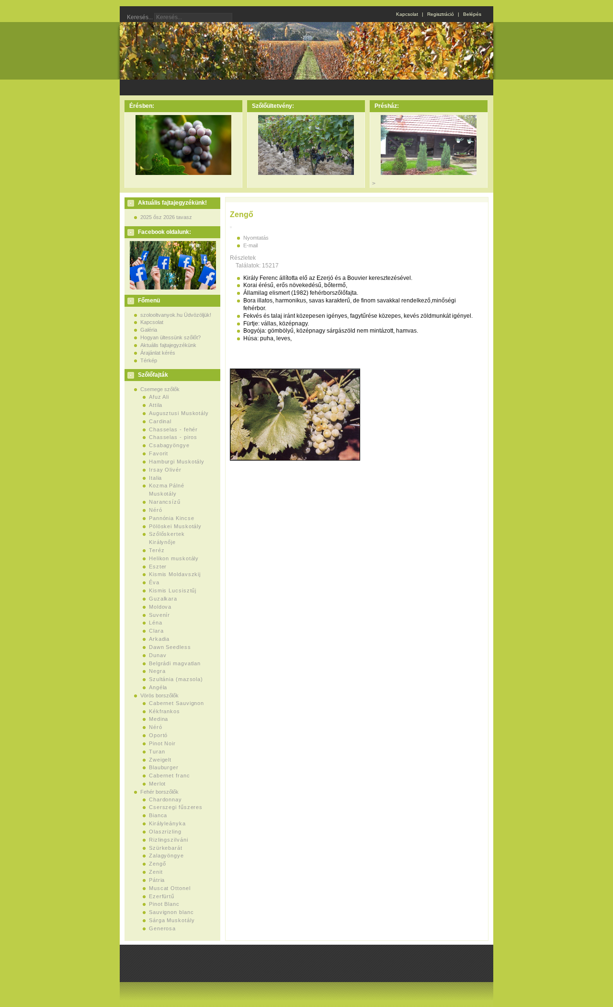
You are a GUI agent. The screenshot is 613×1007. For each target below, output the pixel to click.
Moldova (160, 607)
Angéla (158, 687)
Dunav (158, 655)
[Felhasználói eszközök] (231, 227)
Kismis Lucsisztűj (172, 590)
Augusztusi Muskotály (179, 413)
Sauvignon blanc (171, 912)
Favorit (158, 453)
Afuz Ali (159, 397)
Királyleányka (167, 823)
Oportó (158, 735)
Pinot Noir (162, 743)
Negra (157, 671)
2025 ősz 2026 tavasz (166, 217)
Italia (155, 478)
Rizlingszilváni (168, 840)
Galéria (148, 330)
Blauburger (164, 767)
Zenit (156, 872)
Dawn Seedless (170, 647)
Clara (156, 631)
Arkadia (159, 639)
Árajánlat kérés (157, 353)
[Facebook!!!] (171, 287)
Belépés (472, 14)
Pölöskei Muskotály (175, 526)
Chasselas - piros (173, 437)
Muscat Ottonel (170, 888)
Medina (158, 719)
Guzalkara (163, 599)
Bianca (158, 815)
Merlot (157, 784)
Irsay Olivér (165, 470)
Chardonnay (165, 799)
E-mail (250, 245)
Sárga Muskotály (172, 920)
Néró (155, 510)
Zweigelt (160, 760)
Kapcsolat (407, 14)
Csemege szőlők (160, 389)
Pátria (157, 880)
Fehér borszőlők (159, 792)
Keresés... (140, 17)
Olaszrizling (165, 831)
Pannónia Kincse (171, 518)
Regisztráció (440, 14)
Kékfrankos (164, 711)
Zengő (157, 864)
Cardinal (160, 421)
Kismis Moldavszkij (175, 574)
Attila (155, 405)
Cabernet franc (169, 775)
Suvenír (159, 615)
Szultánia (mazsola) (176, 679)
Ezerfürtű (161, 896)
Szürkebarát (165, 848)
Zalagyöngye (166, 855)
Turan (157, 751)
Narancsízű (165, 502)
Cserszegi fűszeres (176, 807)
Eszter (158, 566)
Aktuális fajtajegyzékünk (168, 345)
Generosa (162, 928)
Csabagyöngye (169, 445)
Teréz (157, 550)
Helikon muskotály (174, 558)
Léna (155, 622)
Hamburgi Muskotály (176, 461)
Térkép (148, 360)
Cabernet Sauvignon (176, 703)
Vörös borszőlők (159, 695)
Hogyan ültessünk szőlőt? (170, 337)
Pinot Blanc (164, 904)
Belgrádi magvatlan (175, 663)
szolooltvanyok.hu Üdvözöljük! (175, 315)
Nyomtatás (256, 238)
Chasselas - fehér (173, 429)
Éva (154, 582)
